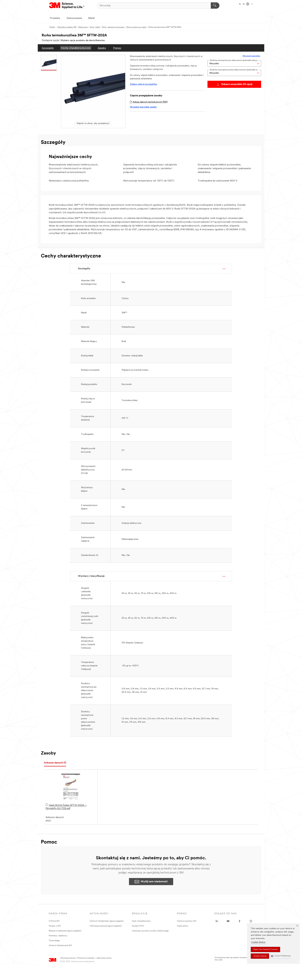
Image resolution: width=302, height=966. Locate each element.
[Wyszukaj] (215, 5)
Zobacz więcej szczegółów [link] (143, 84)
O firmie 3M (54, 921)
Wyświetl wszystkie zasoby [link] (143, 107)
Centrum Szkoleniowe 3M (60, 945)
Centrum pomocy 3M (186, 921)
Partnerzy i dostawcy (58, 936)
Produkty (55, 18)
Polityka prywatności (86, 958)
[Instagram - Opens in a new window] (251, 921)
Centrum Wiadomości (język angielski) (107, 921)
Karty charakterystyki (141, 921)
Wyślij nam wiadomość (154, 881)
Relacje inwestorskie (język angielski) (65, 931)
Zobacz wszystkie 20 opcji (236, 84)
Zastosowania (74, 18)
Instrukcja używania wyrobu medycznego (150, 931)
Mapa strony (182, 926)
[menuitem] (48, 48)
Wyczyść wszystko (251, 56)
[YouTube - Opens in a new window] (228, 921)
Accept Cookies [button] (259, 956)
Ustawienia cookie (103, 958)
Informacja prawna (68, 958)
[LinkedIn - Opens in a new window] (216, 921)
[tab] (55, 762)
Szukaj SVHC (138, 926)
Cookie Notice (258, 942)
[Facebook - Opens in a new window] (239, 921)
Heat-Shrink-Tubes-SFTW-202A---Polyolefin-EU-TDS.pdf (66, 807)
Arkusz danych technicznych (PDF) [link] (150, 102)
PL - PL (242, 4)
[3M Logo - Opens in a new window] (67, 5)
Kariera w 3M (55, 926)
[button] (280, 956)
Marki (91, 18)
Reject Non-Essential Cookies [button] (265, 949)
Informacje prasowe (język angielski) (106, 926)
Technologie (54, 941)
